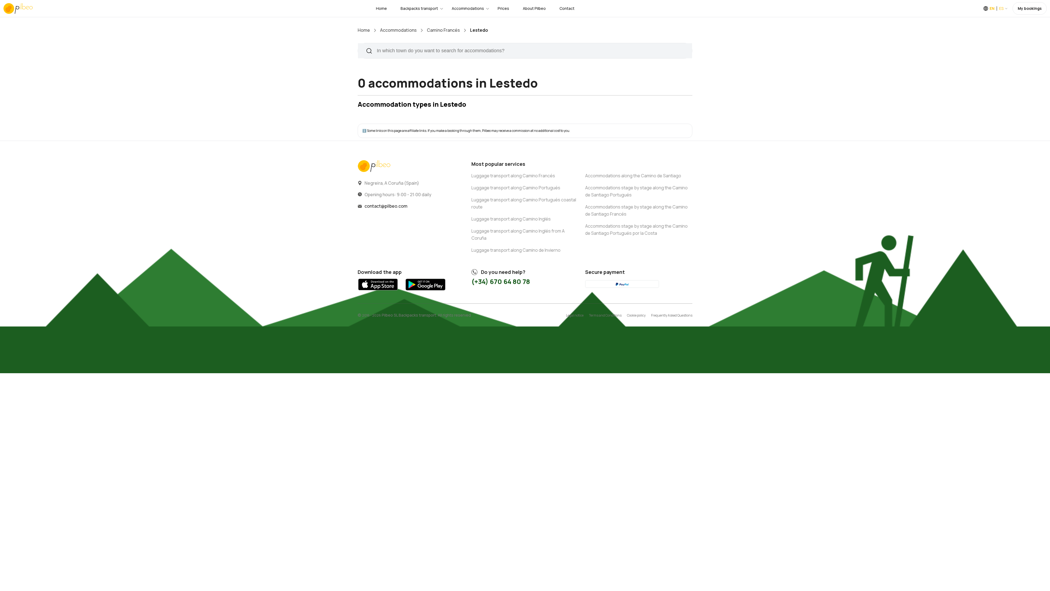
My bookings (1030, 8)
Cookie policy (636, 315)
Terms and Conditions (605, 315)
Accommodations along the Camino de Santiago (633, 176)
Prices (503, 8)
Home (381, 8)
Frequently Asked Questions (671, 315)
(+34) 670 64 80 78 (500, 281)
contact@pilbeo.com (385, 206)
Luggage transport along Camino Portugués (515, 188)
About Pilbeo (534, 8)
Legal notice (575, 315)
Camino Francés (443, 30)
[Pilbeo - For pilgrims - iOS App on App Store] (378, 291)
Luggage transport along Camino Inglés (511, 219)
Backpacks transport (419, 8)
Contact (566, 8)
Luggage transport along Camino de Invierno (516, 250)
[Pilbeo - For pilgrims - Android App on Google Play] (425, 291)
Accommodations (468, 8)
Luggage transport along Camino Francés (513, 176)
